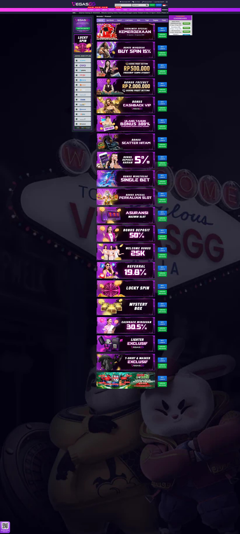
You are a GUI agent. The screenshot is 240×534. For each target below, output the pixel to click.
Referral (157, 9)
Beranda (75, 9)
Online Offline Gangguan (83, 127)
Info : (74, 13)
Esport (119, 20)
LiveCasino (129, 20)
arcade (111, 9)
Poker (118, 9)
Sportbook (83, 9)
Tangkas (141, 9)
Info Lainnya (162, 29)
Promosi (165, 9)
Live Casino (133, 9)
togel (125, 9)
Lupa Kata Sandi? (159, 2)
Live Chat (137, 2)
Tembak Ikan (149, 9)
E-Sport (91, 9)
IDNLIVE (104, 9)
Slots (98, 9)
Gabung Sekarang (162, 35)
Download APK (125, 2)
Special (100, 20)
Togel (147, 20)
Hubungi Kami (147, 2)
